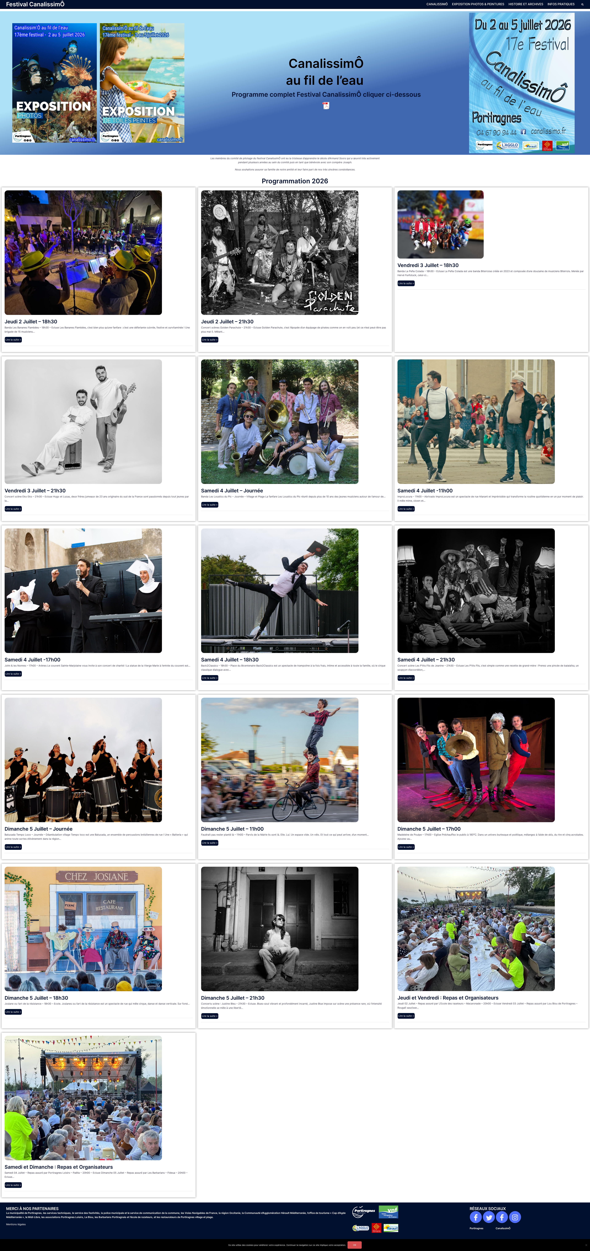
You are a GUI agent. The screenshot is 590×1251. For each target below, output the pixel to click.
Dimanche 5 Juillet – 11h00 (232, 829)
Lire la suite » (13, 339)
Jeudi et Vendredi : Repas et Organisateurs (448, 998)
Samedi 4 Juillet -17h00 (32, 660)
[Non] (586, 1245)
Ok (354, 1245)
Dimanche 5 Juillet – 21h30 (232, 998)
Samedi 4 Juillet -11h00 (425, 491)
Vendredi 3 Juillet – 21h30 (35, 491)
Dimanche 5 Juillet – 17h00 (429, 829)
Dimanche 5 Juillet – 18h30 (36, 998)
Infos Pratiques (561, 4)
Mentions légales (16, 1224)
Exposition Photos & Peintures (478, 4)
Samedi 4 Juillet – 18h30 (230, 660)
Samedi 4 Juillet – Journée (232, 491)
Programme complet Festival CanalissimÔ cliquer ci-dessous (326, 94)
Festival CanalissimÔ (35, 4)
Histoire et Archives (526, 4)
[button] (582, 4)
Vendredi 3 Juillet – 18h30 (428, 265)
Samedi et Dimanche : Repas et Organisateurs (59, 1167)
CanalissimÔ (437, 4)
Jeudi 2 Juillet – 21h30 (227, 322)
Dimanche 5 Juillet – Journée (39, 829)
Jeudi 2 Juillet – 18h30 (31, 322)
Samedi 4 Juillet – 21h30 (426, 660)
